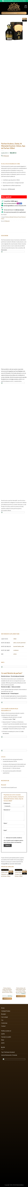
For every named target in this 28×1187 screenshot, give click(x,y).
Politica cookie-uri (6, 1031)
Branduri (3, 1014)
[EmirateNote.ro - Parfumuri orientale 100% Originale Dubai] (14, 6)
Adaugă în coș (7, 998)
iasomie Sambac (17, 646)
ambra (14, 642)
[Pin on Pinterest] (14, 224)
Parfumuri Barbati (9, 217)
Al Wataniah (7, 221)
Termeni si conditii (6, 1037)
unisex (15, 654)
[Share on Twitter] (8, 224)
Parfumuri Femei (17, 217)
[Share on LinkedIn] (19, 224)
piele (23, 646)
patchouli (23, 642)
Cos (2, 1020)
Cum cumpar (4, 1017)
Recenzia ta (7, 809)
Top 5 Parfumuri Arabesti (8, 1052)
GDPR (3, 1034)
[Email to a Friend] (11, 224)
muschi (18, 642)
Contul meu (4, 1023)
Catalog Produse (5, 1011)
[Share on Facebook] (5, 224)
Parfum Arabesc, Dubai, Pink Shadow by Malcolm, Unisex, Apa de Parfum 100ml (7, 990)
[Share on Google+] (16, 224)
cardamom (16, 650)
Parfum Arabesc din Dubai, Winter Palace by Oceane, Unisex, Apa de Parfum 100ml (21, 990)
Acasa (2, 1008)
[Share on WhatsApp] (2, 224)
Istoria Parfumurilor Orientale (9, 1055)
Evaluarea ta (7, 803)
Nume (5, 823)
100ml (14, 638)
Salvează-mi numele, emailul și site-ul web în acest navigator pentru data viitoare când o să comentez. (13, 840)
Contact (3, 1026)
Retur (2, 1040)
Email (5, 830)
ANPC (3, 1043)
